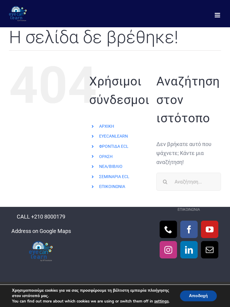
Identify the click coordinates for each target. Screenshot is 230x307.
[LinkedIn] (189, 249)
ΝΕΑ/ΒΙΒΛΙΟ (110, 166)
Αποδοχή (198, 296)
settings (161, 301)
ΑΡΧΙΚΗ (106, 126)
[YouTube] (209, 229)
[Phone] (168, 229)
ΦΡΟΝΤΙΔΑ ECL (113, 146)
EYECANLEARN (113, 136)
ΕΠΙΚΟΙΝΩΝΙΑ (112, 186)
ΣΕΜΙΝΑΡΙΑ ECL (114, 176)
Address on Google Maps (41, 231)
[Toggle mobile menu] (218, 15)
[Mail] (209, 249)
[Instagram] (168, 249)
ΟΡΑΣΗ (106, 156)
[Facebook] (189, 229)
